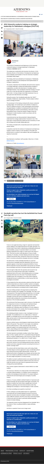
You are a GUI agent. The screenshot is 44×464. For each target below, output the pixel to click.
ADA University (11, 180)
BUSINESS (13, 16)
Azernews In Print (6, 453)
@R (7, 140)
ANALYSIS (3, 18)
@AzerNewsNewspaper (17, 203)
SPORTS (24, 18)
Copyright (26, 453)
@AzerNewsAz (20, 143)
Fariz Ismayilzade (19, 180)
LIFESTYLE (7, 18)
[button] (2, 24)
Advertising (30, 450)
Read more (14, 62)
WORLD (9, 16)
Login (41, 14)
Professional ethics (12, 450)
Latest (2, 16)
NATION (5, 16)
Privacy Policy (17, 453)
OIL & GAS (17, 16)
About (2, 450)
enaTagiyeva (11, 140)
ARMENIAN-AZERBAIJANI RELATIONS (27, 16)
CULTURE (21, 18)
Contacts (22, 450)
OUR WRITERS (29, 18)
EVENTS (11, 18)
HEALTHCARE (16, 18)
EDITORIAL (37, 16)
